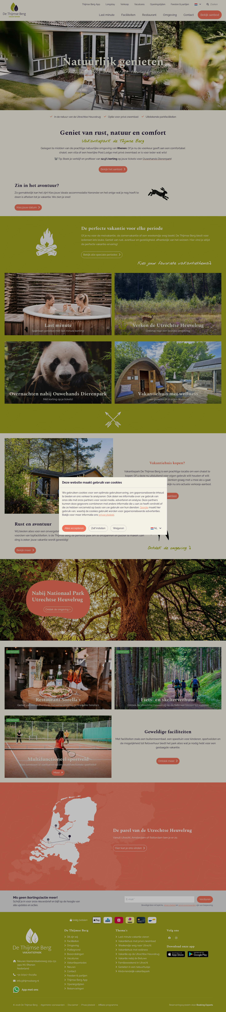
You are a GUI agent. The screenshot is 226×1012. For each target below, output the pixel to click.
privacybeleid (106, 514)
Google (144, 507)
